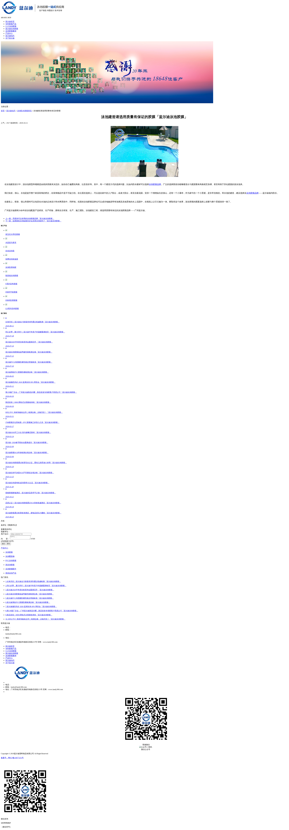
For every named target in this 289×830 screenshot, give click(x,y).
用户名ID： (5, 534)
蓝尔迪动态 (10, 111)
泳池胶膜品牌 (155, 184)
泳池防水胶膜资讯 (24, 111)
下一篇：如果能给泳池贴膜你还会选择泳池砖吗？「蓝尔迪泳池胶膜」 (33, 221)
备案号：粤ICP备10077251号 (12, 758)
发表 (3, 544)
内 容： (5, 539)
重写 (8, 544)
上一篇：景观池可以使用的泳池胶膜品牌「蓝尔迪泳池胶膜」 (29, 218)
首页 (3, 111)
